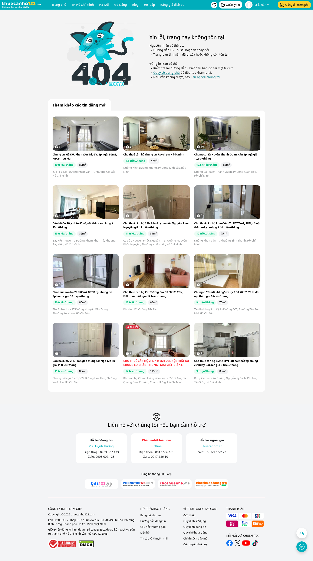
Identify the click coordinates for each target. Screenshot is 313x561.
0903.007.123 (109, 452)
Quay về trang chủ (166, 72)
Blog (135, 5)
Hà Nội (104, 5)
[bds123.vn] (101, 484)
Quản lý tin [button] (233, 5)
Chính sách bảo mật (195, 538)
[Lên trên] (301, 533)
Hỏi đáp (149, 5)
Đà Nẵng (120, 5)
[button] (214, 5)
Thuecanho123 (215, 452)
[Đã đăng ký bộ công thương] (62, 544)
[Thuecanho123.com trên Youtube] (246, 543)
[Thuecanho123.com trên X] (237, 543)
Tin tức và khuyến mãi (154, 538)
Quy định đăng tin (194, 527)
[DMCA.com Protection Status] (86, 543)
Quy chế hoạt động (195, 532)
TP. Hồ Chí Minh (83, 5)
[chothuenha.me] (175, 484)
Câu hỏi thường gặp (153, 527)
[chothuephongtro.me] (211, 484)
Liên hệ (144, 532)
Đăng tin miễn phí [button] (296, 5)
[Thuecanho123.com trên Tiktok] (255, 543)
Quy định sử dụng (194, 521)
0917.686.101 (164, 452)
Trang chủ (59, 5)
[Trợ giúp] (301, 546)
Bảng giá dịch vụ (172, 5)
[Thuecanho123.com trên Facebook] (229, 543)
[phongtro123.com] (138, 484)
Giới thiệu (189, 515)
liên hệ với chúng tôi (205, 77)
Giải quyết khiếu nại (195, 544)
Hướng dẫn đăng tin (153, 521)
